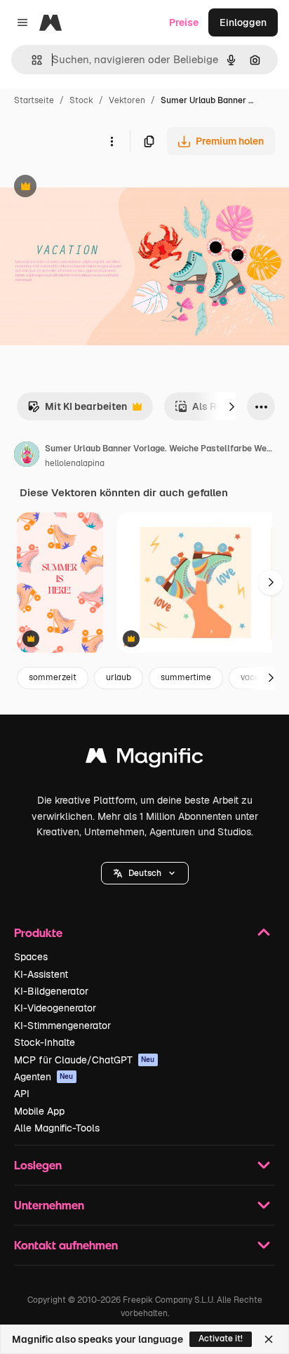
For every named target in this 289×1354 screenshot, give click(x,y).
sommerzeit (52, 677)
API (21, 1093)
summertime (186, 677)
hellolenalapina (75, 463)
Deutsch (144, 873)
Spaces (31, 956)
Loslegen (38, 1164)
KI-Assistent (41, 974)
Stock (81, 100)
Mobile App (39, 1111)
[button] (145, 873)
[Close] (268, 1339)
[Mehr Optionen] (112, 141)
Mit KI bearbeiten (77, 410)
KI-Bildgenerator (51, 991)
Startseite (34, 100)
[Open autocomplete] (31, 60)
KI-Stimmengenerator (62, 1025)
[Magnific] (144, 759)
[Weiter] (231, 406)
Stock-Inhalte (44, 1042)
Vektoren (127, 100)
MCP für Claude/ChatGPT (84, 1060)
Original (89, 187)
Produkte (38, 932)
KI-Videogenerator (55, 1008)
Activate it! (221, 1338)
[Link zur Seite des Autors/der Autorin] (26, 456)
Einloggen (243, 22)
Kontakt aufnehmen (66, 1244)
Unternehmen (49, 1204)
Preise (184, 22)
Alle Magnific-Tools (57, 1128)
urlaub (118, 677)
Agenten (44, 1076)
